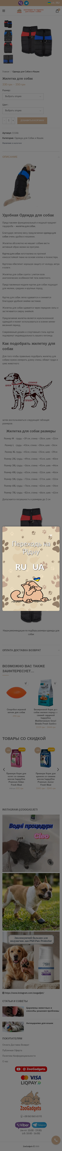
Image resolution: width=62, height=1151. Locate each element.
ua (38, 567)
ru (21, 567)
